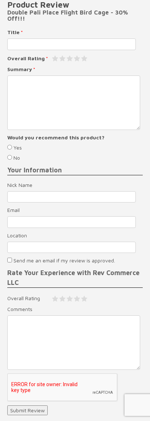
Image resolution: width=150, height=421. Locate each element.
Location (17, 235)
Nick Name (19, 185)
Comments (19, 309)
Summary (19, 69)
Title (13, 32)
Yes (17, 147)
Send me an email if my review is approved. (63, 260)
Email (13, 210)
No (16, 158)
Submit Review (27, 410)
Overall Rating (26, 58)
